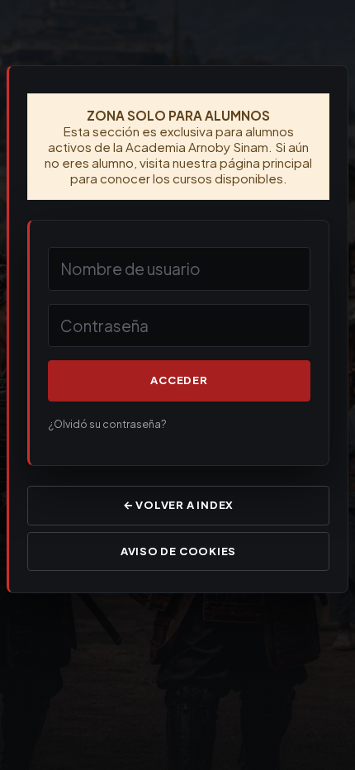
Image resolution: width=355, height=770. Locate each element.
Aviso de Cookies (178, 551)
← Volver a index (178, 504)
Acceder (178, 380)
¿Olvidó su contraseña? (107, 423)
